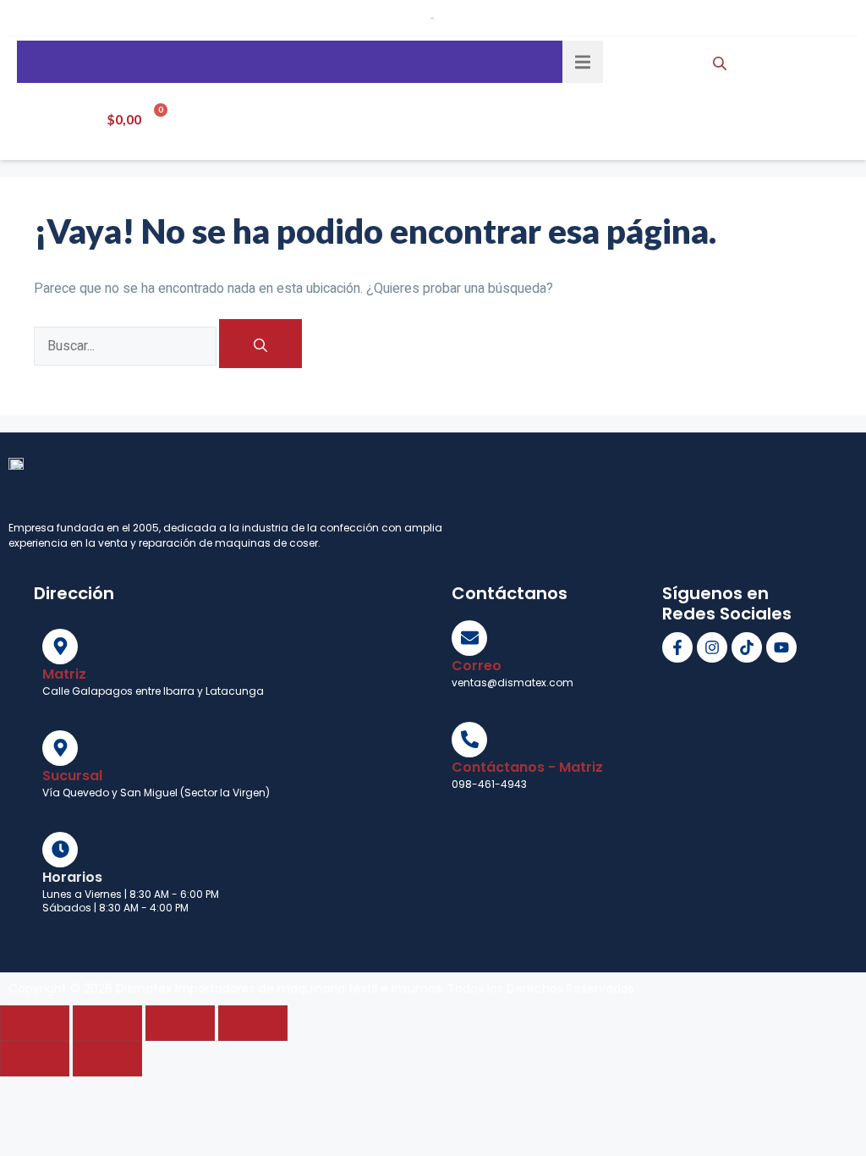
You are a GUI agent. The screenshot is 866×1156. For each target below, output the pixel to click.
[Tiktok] (747, 647)
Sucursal (72, 775)
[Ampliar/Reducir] (34, 1023)
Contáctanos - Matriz (527, 767)
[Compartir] (180, 1023)
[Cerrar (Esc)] (253, 1023)
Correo (477, 665)
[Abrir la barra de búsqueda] (721, 62)
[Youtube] (781, 647)
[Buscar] (260, 343)
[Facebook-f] (677, 647)
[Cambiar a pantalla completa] (107, 1023)
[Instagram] (712, 647)
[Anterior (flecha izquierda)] (34, 1058)
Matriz (64, 674)
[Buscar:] (126, 345)
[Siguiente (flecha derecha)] (107, 1058)
